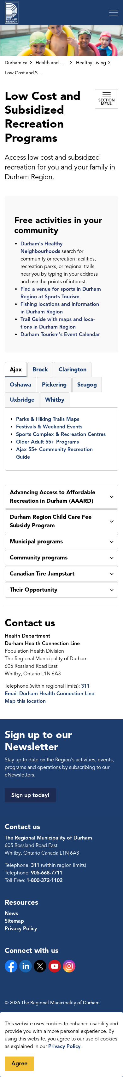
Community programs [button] (38, 557)
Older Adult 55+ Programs (47, 442)
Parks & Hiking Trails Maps (47, 419)
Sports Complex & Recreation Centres (61, 434)
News (11, 913)
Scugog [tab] (87, 384)
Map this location (25, 701)
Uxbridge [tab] (22, 399)
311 (85, 686)
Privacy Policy (64, 1046)
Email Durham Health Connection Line (49, 693)
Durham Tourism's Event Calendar (60, 334)
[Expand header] (113, 12)
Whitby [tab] (54, 399)
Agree (19, 1063)
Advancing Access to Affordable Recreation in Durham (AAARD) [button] (52, 496)
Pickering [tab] (54, 384)
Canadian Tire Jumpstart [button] (42, 573)
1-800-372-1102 (44, 880)
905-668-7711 (46, 873)
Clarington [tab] (72, 369)
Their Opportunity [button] (33, 589)
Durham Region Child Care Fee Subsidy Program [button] (50, 521)
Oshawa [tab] (20, 384)
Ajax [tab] (16, 369)
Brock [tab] (40, 369)
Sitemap (14, 921)
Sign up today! (30, 795)
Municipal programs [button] (36, 541)
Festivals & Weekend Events (49, 427)
